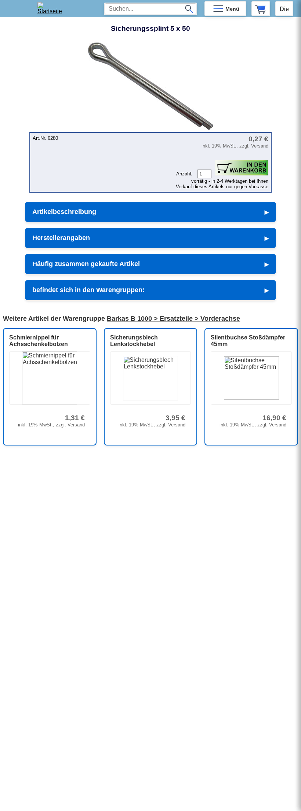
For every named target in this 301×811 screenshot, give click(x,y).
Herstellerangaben (61, 237)
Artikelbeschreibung (64, 211)
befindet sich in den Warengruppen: (88, 290)
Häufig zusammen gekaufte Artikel (86, 264)
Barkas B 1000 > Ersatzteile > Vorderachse (173, 318)
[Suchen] (189, 8)
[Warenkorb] (260, 8)
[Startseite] (52, 8)
